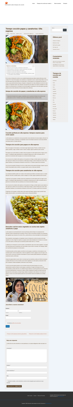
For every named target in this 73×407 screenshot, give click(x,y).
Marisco (54, 95)
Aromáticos (55, 80)
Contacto (65, 3)
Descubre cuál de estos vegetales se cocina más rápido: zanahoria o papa (20, 73)
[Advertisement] (36, 16)
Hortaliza (54, 89)
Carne (54, 82)
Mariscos (54, 97)
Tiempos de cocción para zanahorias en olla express (16, 71)
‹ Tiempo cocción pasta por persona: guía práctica (17, 333)
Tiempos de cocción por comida (44, 3)
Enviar (7, 326)
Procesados (55, 108)
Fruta (54, 87)
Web (7, 375)
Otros (54, 102)
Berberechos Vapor (56, 42)
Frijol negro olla (55, 47)
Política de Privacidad (41, 395)
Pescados (54, 106)
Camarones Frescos (56, 49)
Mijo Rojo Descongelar (56, 45)
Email (7, 315)
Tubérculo (31, 33)
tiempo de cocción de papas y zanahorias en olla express (17, 67)
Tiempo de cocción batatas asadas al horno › (38, 333)
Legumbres (54, 93)
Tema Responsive (61, 396)
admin (54, 61)
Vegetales (54, 117)
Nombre (7, 312)
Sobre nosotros (57, 3)
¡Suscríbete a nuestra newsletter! (14, 74)
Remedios (54, 113)
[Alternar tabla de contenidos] (33, 66)
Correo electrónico (10, 370)
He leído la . (14, 323)
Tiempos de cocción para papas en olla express (15, 70)
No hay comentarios (39, 33)
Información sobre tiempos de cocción (14, 4)
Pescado (54, 104)
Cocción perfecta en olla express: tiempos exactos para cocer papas (19, 69)
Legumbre (54, 91)
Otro (53, 100)
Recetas (54, 110)
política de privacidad (16, 323)
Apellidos (20, 312)
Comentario (9, 348)
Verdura (54, 119)
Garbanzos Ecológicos (56, 40)
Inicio (33, 3)
